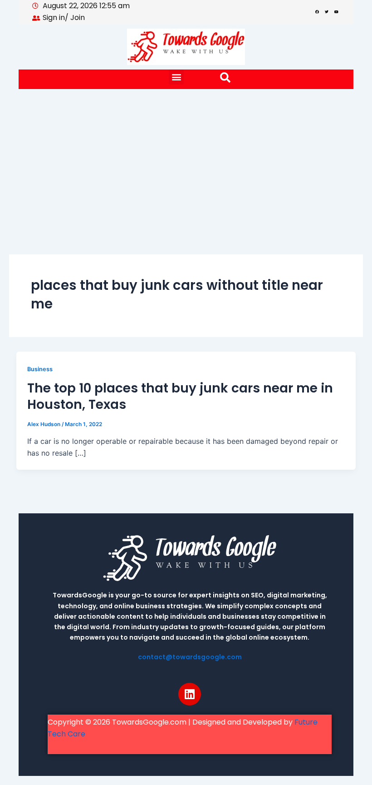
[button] (176, 77)
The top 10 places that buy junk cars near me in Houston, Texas (180, 396)
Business (40, 369)
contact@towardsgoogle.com (190, 656)
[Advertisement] (186, 157)
